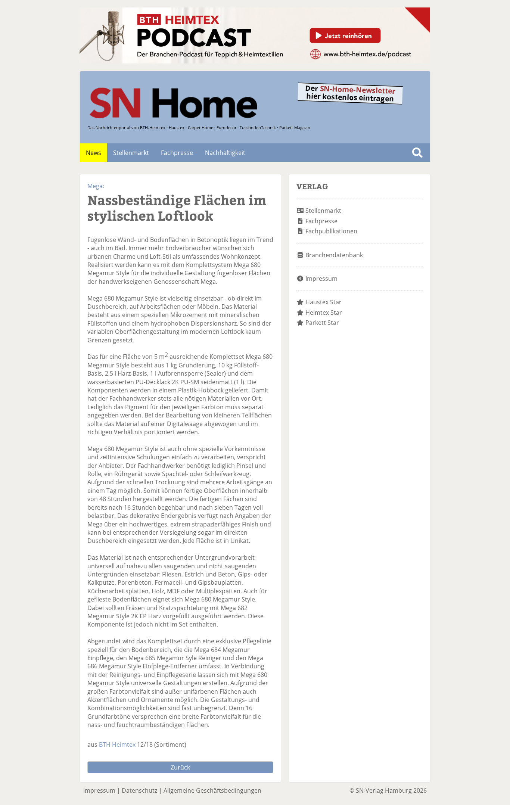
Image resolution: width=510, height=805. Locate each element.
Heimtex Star (323, 312)
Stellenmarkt (131, 153)
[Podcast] (255, 61)
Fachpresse (177, 153)
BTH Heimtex (117, 744)
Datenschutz (139, 790)
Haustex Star (323, 302)
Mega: (95, 186)
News (93, 153)
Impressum (321, 278)
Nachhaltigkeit (225, 153)
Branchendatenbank (334, 255)
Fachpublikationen (331, 231)
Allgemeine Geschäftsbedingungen (212, 790)
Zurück (180, 767)
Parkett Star (322, 322)
